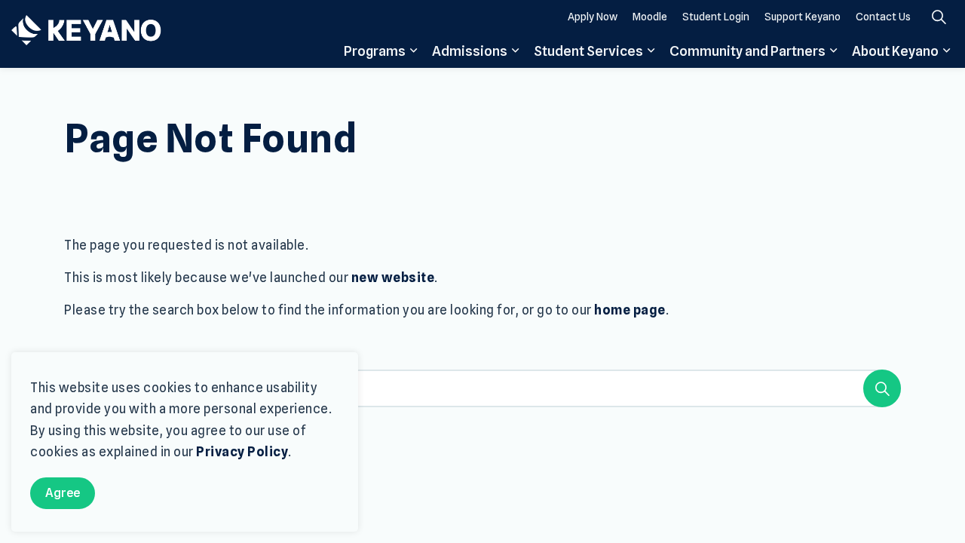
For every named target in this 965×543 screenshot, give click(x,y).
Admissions (469, 51)
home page (630, 310)
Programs (375, 51)
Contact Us (883, 17)
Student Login (715, 17)
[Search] (882, 388)
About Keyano (895, 51)
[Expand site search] (939, 17)
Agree (62, 493)
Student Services (588, 51)
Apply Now (592, 17)
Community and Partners (747, 51)
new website (393, 277)
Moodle (650, 17)
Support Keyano (802, 17)
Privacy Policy (242, 451)
